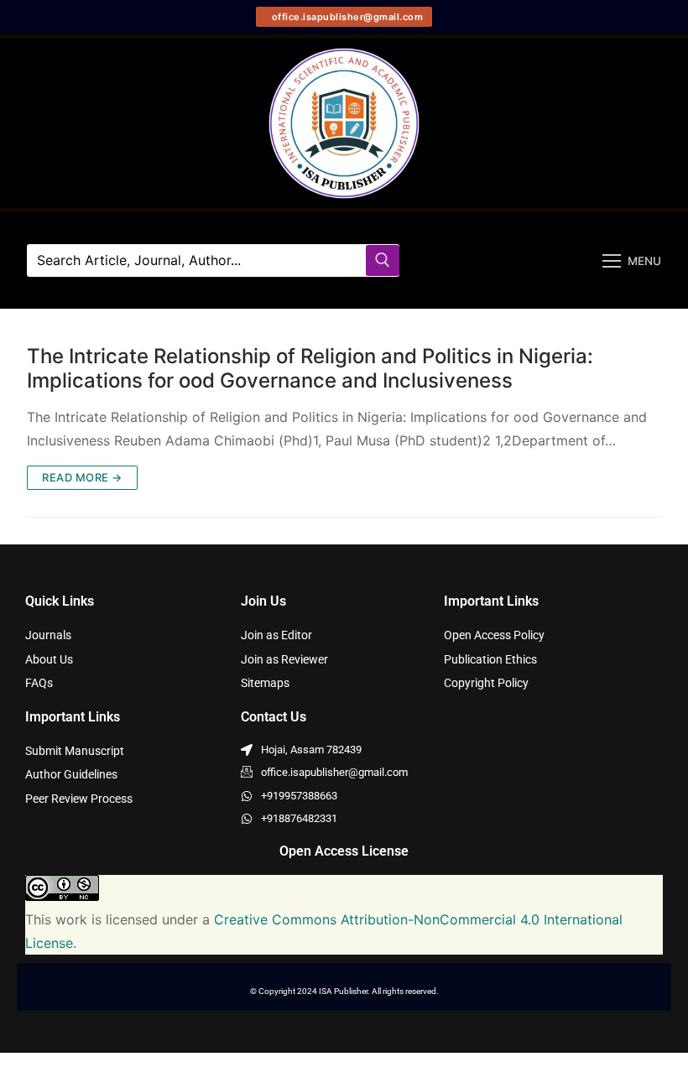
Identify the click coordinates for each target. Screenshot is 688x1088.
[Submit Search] (382, 260)
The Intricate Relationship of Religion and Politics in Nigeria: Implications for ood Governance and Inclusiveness (310, 368)
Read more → (82, 477)
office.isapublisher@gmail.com (345, 17)
